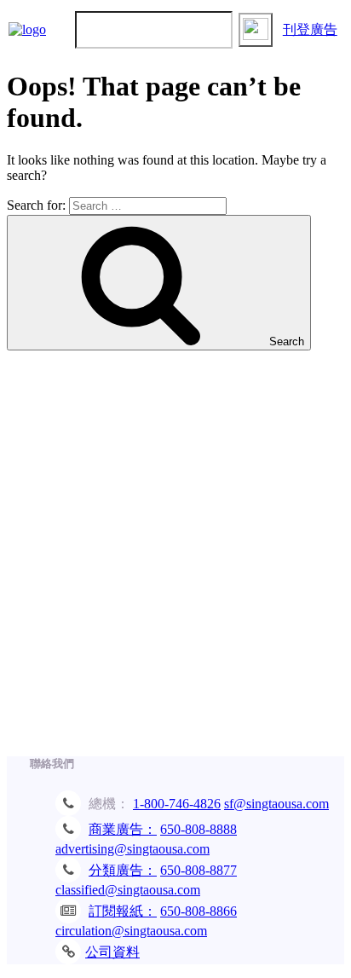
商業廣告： (123, 829)
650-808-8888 (198, 829)
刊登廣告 (310, 29)
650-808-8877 (198, 870)
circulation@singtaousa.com (131, 930)
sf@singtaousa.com (276, 803)
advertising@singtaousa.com (132, 849)
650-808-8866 (198, 911)
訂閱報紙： (123, 911)
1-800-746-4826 (177, 803)
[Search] (256, 30)
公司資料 (112, 952)
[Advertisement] (175, 562)
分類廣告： (123, 870)
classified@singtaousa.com (127, 890)
